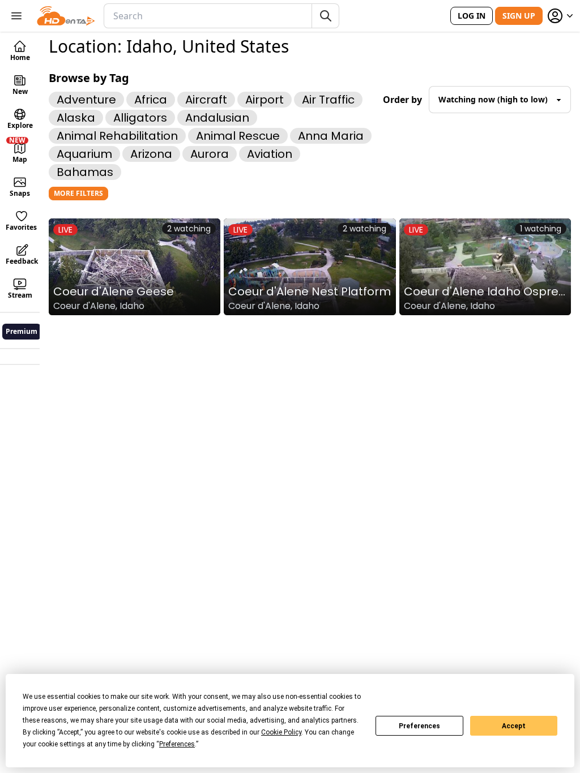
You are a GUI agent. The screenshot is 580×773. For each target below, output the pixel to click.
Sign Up (518, 15)
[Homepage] (66, 15)
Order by (402, 99)
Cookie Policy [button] (281, 732)
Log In (471, 15)
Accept (514, 726)
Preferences (419, 726)
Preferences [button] (177, 744)
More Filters (78, 193)
